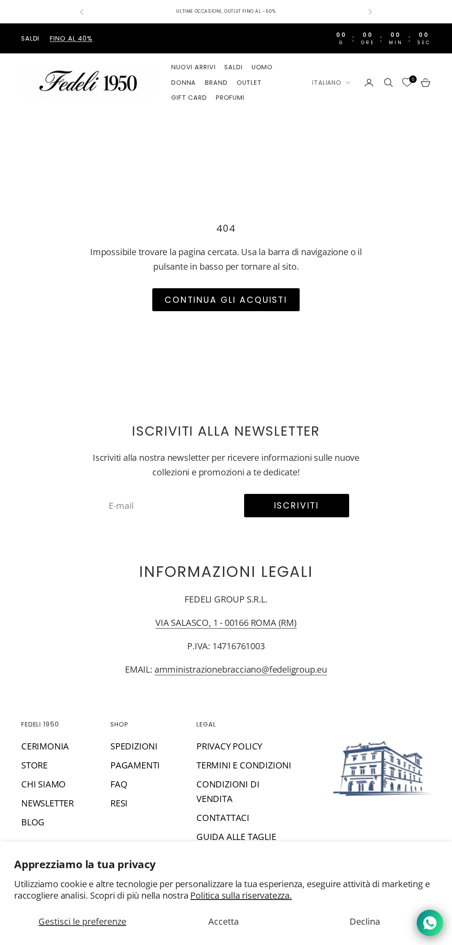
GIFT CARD (189, 97)
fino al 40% (71, 38)
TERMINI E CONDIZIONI (243, 765)
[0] (407, 82)
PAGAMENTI (135, 765)
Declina (365, 921)
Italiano (327, 82)
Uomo (262, 67)
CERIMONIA (45, 746)
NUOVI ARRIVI (193, 67)
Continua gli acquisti (226, 300)
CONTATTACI (222, 818)
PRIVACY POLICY (229, 746)
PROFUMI (230, 97)
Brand (216, 82)
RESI (119, 803)
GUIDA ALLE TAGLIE (236, 837)
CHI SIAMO (43, 784)
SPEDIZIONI (134, 746)
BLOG (33, 822)
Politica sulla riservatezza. (240, 895)
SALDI (233, 67)
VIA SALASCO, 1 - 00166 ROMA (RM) (226, 623)
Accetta (223, 921)
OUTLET (249, 82)
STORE (34, 765)
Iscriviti (297, 506)
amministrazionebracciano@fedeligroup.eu (240, 669)
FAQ (118, 784)
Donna (183, 82)
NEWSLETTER (47, 803)
